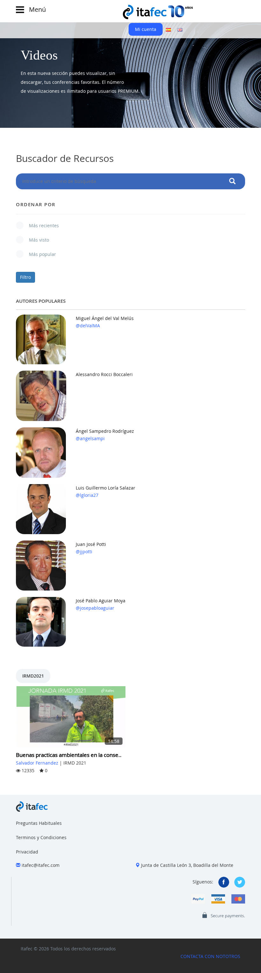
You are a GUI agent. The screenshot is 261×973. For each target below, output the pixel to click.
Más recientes (41, 225)
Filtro (25, 277)
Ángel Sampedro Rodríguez (105, 431)
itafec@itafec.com (41, 865)
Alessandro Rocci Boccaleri (104, 374)
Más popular (39, 254)
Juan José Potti (91, 544)
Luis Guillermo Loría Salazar (105, 488)
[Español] (168, 29)
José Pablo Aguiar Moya (100, 601)
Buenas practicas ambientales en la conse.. (69, 755)
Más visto (36, 240)
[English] (180, 29)
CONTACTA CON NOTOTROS (210, 956)
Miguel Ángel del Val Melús (105, 318)
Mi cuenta (145, 29)
